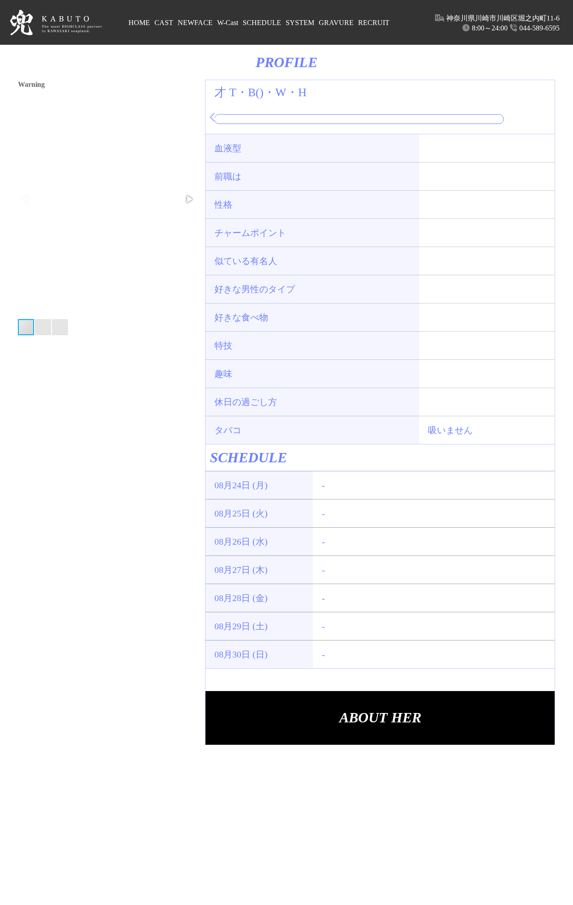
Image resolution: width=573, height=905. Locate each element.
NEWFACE (195, 22)
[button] (189, 199)
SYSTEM (300, 22)
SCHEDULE (262, 22)
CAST (163, 22)
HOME (139, 22)
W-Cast (227, 22)
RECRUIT (373, 22)
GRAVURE (336, 22)
